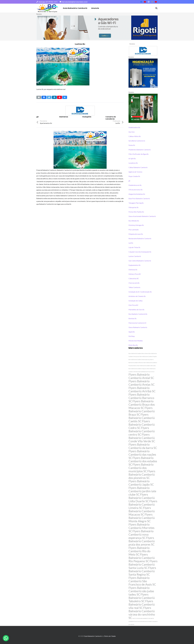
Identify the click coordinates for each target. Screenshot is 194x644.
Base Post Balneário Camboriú (139, 198)
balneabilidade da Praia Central (146, 371)
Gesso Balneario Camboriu (138, 327)
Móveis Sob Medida (136, 341)
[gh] (45, 118)
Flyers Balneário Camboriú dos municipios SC (141, 468)
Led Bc (131, 243)
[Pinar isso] (59, 97)
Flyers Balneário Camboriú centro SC (142, 431)
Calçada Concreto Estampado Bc (140, 252)
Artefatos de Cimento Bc (137, 296)
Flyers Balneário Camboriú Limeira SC (143, 504)
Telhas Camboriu (134, 287)
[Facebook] (141, 2)
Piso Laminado (134, 230)
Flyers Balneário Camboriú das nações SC (142, 454)
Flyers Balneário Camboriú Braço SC (142, 411)
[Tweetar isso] (49, 97)
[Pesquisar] (156, 8)
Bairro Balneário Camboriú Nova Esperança (139, 359)
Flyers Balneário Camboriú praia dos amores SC (142, 541)
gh (129, 181)
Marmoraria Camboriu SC (138, 323)
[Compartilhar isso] (44, 97)
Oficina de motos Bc (136, 190)
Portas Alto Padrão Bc (136, 212)
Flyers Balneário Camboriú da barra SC (143, 446)
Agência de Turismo (135, 172)
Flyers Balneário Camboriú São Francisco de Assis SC (142, 581)
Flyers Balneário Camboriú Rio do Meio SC (139, 551)
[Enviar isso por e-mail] (38, 97)
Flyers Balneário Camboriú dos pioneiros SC (142, 474)
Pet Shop (132, 336)
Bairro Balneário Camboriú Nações (148, 356)
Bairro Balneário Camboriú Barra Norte (138, 353)
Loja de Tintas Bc (134, 247)
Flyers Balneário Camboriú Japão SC (141, 482)
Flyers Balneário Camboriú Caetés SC (142, 418)
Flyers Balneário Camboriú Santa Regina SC (142, 571)
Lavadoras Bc (133, 163)
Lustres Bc (80, 44)
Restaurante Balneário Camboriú (140, 238)
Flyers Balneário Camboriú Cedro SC (142, 424)
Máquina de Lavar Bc (136, 234)
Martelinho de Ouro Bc (136, 309)
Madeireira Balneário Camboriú (140, 150)
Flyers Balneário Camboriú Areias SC (142, 382)
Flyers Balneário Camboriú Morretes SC (141, 528)
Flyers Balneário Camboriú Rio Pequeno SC (142, 558)
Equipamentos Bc (135, 265)
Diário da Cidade (110, 636)
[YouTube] (145, 2)
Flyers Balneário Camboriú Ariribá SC (142, 389)
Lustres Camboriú (135, 256)
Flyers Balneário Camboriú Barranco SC (141, 398)
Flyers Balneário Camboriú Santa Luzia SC (143, 564)
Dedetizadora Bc (134, 127)
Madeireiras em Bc (135, 185)
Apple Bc (132, 332)
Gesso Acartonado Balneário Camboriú (142, 216)
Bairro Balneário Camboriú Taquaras (138, 368)
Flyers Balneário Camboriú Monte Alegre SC (142, 518)
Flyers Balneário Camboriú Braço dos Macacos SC (142, 404)
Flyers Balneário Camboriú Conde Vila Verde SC (142, 438)
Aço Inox (132, 132)
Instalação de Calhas (136, 301)
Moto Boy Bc (133, 345)
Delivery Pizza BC (135, 274)
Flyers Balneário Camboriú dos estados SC (143, 461)
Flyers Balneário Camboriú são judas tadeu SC (141, 591)
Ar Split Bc (132, 158)
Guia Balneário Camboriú (93, 636)
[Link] (47, 8)
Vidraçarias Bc (134, 207)
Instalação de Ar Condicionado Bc (140, 292)
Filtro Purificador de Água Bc (139, 154)
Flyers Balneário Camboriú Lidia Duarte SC (142, 498)
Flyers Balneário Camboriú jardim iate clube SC (142, 491)
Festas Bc (132, 145)
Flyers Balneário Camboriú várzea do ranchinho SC (142, 612)
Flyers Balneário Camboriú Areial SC (141, 376)
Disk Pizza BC (133, 305)
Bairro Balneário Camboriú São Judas (146, 365)
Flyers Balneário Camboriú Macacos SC (142, 511)
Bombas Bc (133, 318)
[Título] (152, 2)
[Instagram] (148, 2)
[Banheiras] (68, 118)
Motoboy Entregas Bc (136, 225)
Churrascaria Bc (134, 283)
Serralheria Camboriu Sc (137, 141)
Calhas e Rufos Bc (135, 136)
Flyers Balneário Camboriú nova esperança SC (141, 534)
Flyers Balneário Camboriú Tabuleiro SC (142, 598)
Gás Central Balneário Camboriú (140, 261)
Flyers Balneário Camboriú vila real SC (142, 604)
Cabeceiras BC (134, 278)
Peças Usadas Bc (134, 176)
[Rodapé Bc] (91, 118)
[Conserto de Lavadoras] (114, 118)
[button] (6, 638)
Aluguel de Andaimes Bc (137, 194)
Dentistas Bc (133, 270)
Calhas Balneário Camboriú (138, 167)
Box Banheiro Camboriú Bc (138, 314)
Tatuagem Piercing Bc (136, 203)
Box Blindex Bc (134, 221)
